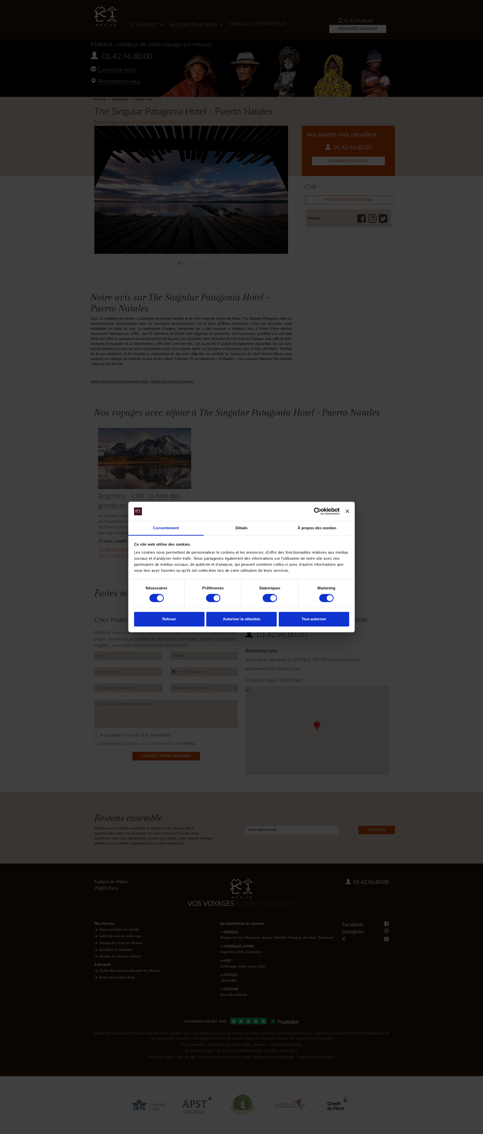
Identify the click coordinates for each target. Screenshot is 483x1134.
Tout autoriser (314, 619)
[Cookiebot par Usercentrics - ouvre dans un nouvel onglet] (318, 511)
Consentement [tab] (166, 528)
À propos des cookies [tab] (317, 528)
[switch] (213, 598)
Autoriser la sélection (241, 619)
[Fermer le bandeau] (347, 511)
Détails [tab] (241, 528)
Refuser (169, 619)
